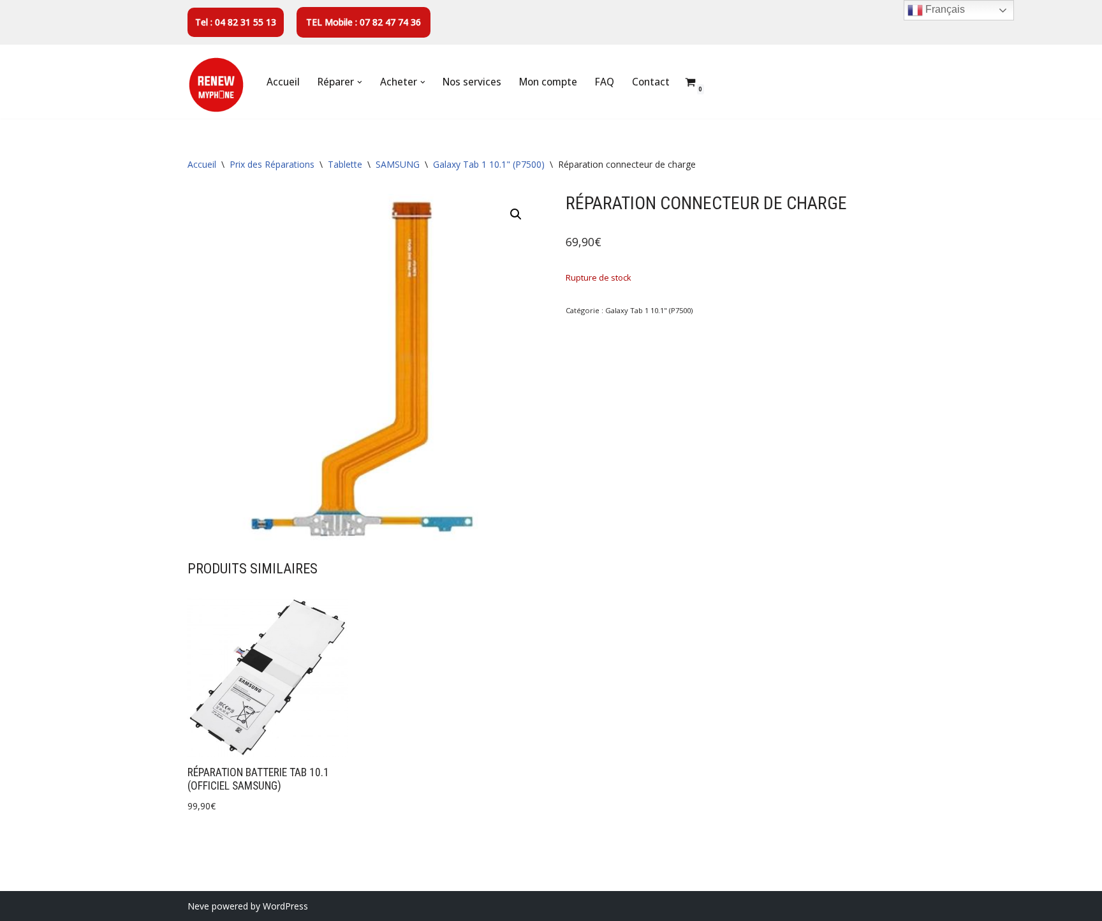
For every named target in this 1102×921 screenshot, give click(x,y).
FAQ (604, 82)
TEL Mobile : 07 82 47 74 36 (363, 22)
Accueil (283, 82)
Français (944, 9)
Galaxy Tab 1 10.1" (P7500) (489, 164)
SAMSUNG (398, 164)
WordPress (285, 906)
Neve (198, 906)
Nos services (472, 82)
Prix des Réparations (272, 164)
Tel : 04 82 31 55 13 (235, 22)
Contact (651, 82)
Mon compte (548, 82)
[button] (359, 82)
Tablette (345, 164)
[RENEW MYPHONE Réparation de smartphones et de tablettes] (216, 85)
